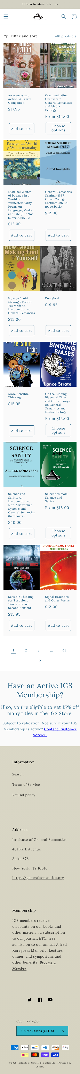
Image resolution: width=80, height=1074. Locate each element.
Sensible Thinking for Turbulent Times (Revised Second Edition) (21, 602)
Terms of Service (26, 784)
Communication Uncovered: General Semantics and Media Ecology (58, 103)
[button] (6, 16)
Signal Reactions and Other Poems (57, 598)
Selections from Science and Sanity (56, 497)
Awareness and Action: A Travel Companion (19, 99)
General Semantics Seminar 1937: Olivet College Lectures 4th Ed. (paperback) (58, 199)
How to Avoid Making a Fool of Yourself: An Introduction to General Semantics (21, 306)
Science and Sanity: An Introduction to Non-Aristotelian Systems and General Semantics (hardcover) (21, 505)
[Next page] (40, 661)
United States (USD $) (37, 1031)
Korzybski (52, 298)
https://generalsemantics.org (38, 877)
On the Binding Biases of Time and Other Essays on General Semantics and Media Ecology (57, 403)
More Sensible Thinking (18, 395)
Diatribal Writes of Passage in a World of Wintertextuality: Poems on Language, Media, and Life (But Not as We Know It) (20, 204)
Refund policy (23, 795)
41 (64, 650)
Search (18, 774)
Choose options (58, 128)
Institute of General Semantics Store (38, 1062)
